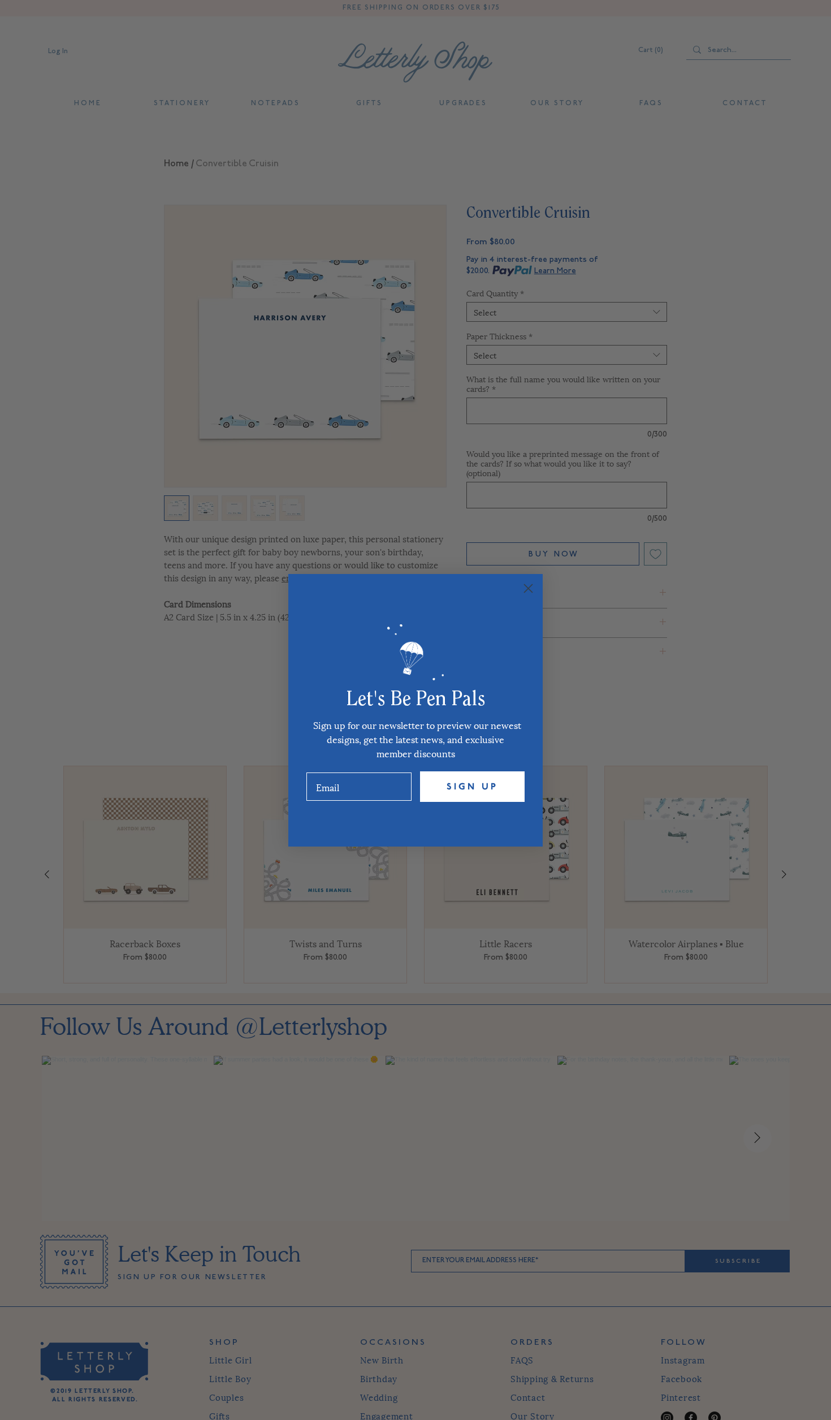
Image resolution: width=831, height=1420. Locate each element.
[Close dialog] (528, 588)
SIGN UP (472, 786)
